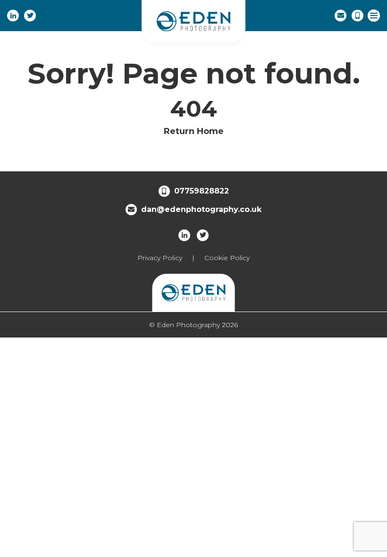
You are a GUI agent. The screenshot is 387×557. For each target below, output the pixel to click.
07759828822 (201, 190)
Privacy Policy (159, 257)
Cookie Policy (227, 257)
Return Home (194, 131)
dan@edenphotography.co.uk (201, 209)
